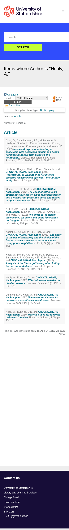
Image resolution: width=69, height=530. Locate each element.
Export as (9, 98)
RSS (58, 100)
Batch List (14, 105)
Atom (58, 97)
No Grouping (47, 110)
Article (17, 116)
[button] (18, 102)
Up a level (12, 94)
